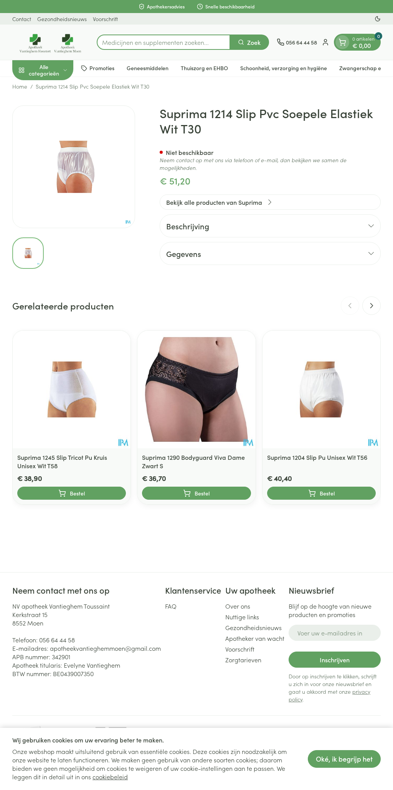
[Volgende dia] (371, 305)
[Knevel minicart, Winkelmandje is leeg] (342, 42)
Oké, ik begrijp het (344, 759)
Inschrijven (335, 659)
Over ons (237, 606)
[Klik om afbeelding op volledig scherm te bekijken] (74, 167)
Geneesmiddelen (147, 68)
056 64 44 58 (57, 639)
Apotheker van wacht (254, 638)
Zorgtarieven (243, 659)
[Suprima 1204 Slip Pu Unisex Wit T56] (321, 389)
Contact (21, 19)
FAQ (171, 606)
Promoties (101, 68)
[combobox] (163, 42)
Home (19, 86)
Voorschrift (105, 19)
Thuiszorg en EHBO (204, 68)
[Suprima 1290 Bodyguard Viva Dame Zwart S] (196, 389)
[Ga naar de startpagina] (50, 42)
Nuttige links (242, 616)
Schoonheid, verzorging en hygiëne (283, 68)
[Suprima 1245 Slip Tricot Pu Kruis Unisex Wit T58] (71, 389)
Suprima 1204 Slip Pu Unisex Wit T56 (317, 457)
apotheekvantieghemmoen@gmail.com (105, 648)
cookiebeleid (110, 776)
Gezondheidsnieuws (62, 19)
